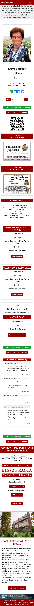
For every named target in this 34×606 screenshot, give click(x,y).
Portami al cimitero (17, 335)
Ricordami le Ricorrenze (17, 112)
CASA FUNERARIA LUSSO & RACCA (17, 542)
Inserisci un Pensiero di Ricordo (17, 107)
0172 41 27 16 (18, 486)
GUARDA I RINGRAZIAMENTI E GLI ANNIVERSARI (17, 449)
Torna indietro (17, 503)
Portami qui (17, 256)
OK (29, 17)
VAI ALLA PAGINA (17, 588)
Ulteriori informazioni (17, 17)
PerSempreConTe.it (18, 604)
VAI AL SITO (17, 495)
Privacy (27, 604)
